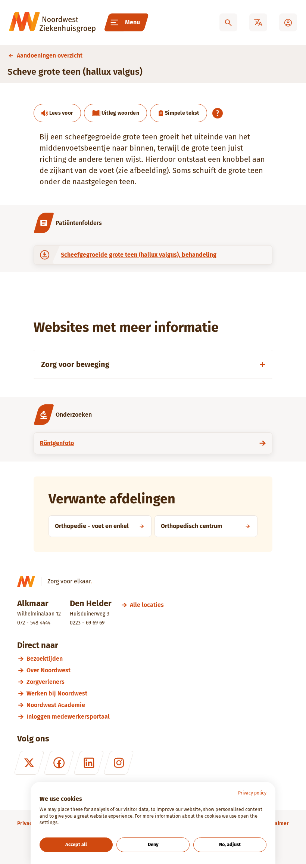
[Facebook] (59, 763)
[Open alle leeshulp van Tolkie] (217, 113)
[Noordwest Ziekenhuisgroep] (52, 22)
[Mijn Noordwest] (288, 22)
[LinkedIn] (89, 763)
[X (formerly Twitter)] (29, 763)
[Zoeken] (228, 22)
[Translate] (258, 22)
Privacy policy (252, 793)
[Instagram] (118, 763)
